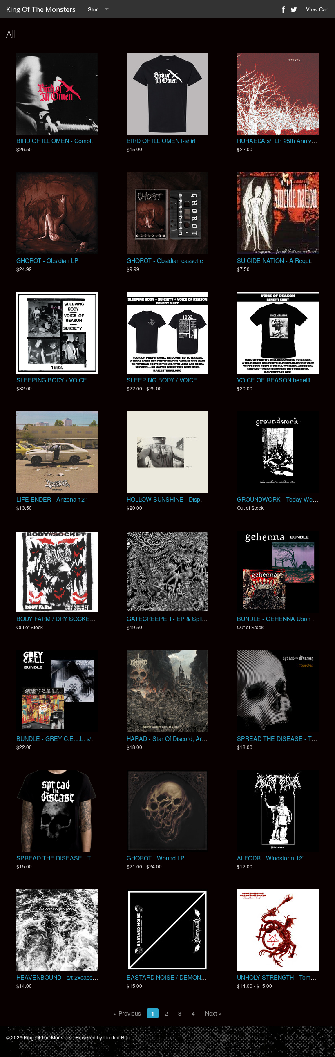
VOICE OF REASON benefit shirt (280, 379)
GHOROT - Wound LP (156, 857)
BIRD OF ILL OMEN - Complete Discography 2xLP (82, 140)
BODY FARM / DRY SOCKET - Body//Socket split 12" (86, 618)
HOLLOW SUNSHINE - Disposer (169, 499)
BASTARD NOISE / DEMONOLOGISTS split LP (189, 977)
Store (94, 9)
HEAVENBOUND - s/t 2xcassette (59, 977)
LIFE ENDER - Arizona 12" (51, 499)
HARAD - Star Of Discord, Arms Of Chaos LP (186, 738)
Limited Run (116, 1037)
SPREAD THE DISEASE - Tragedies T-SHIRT (77, 857)
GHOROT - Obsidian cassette (165, 260)
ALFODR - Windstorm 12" (270, 857)
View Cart (317, 9)
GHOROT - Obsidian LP (47, 260)
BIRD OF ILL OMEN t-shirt (161, 140)
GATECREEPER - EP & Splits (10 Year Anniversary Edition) (206, 618)
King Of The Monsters (41, 9)
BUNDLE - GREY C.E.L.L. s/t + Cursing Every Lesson (86, 738)
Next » (213, 1013)
